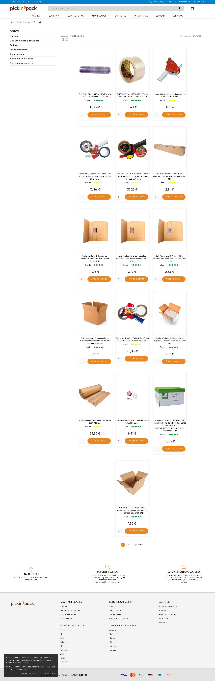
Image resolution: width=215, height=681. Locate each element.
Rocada (63, 658)
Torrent (112, 646)
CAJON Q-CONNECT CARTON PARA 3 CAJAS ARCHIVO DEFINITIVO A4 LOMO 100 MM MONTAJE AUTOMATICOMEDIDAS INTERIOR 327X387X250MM (169, 425)
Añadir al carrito (99, 114)
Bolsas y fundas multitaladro (24, 41)
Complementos (76, 16)
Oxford (63, 654)
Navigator (64, 650)
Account (165, 601)
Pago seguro (115, 610)
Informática (141, 16)
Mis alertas (163, 622)
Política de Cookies (68, 614)
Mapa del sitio (66, 618)
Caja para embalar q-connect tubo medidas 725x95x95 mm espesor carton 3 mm (169, 176)
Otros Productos (18, 50)
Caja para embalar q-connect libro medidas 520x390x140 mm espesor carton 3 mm (95, 258)
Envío (111, 606)
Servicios (178, 16)
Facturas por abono (167, 614)
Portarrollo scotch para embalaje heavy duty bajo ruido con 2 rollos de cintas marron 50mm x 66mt (132, 176)
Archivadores (17, 54)
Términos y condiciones (70, 610)
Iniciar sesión (184, 2)
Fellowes (63, 642)
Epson (62, 638)
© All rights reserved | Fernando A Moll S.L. (61, 675)
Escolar (160, 16)
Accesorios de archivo (21, 58)
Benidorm (113, 634)
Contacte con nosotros (119, 618)
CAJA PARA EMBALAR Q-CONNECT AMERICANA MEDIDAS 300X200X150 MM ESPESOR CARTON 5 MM (132, 510)
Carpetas (15, 36)
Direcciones (164, 618)
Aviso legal (64, 606)
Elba (61, 634)
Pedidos (162, 610)
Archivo (36, 16)
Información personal (168, 606)
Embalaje (14, 45)
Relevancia (198, 36)
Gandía (112, 638)
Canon (62, 630)
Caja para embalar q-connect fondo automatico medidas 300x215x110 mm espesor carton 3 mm (95, 340)
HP (61, 646)
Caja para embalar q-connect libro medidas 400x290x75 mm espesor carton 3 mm (132, 258)
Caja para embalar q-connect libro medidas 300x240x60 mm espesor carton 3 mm (169, 258)
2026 (84, 675)
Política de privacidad (31, 674)
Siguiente (139, 545)
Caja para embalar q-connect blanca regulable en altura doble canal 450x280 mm (170, 340)
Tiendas (112, 650)
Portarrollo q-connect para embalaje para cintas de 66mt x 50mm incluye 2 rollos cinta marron (95, 176)
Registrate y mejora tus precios (161, 1)
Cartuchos (120, 16)
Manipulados (99, 16)
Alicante (112, 630)
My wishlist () (199, 2)
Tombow (63, 662)
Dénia (111, 642)
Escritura (54, 16)
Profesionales (115, 614)
